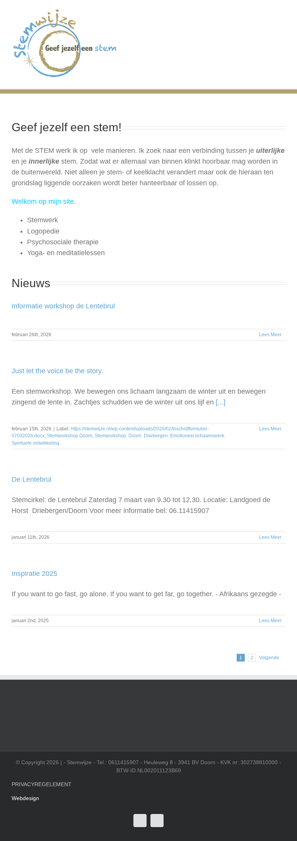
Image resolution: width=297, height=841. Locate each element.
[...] (220, 402)
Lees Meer (270, 334)
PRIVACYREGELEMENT (42, 784)
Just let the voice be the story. (57, 371)
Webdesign (25, 798)
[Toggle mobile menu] (282, 12)
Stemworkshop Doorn (69, 435)
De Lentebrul (31, 479)
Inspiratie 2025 (34, 573)
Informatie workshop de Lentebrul (63, 306)
